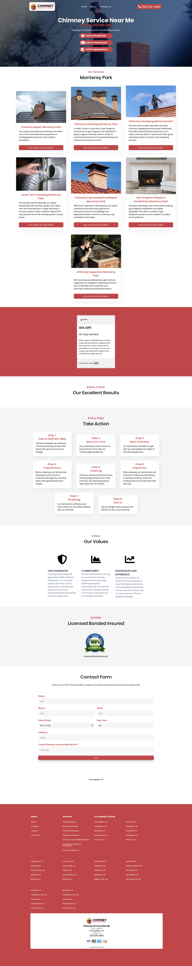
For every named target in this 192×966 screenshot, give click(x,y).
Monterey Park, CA (133, 879)
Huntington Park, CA (39, 894)
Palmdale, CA (131, 831)
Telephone (96, 933)
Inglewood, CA (37, 861)
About (93, 6)
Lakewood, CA (100, 870)
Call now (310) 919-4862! (41, 147)
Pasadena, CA (132, 826)
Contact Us (35, 835)
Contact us (105, 6)
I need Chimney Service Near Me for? (58, 744)
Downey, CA (36, 866)
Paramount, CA (37, 908)
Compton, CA (68, 861)
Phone (41, 708)
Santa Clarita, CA (101, 835)
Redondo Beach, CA (134, 866)
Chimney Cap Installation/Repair (76, 839)
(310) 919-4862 (97, 935)
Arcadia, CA (35, 899)
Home (84, 6)
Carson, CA (67, 870)
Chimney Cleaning (70, 826)
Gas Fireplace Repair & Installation (72, 845)
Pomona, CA (99, 839)
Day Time (102, 720)
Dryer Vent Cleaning (71, 835)
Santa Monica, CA (70, 874)
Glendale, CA (99, 831)
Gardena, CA (36, 890)
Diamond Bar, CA (38, 903)
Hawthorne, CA (100, 861)
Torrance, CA (131, 822)
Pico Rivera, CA (132, 870)
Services (67, 816)
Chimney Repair (69, 822)
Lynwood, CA (131, 861)
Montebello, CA (132, 874)
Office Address (97, 928)
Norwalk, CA (36, 874)
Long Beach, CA (100, 826)
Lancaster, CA (131, 835)
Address (42, 732)
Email (100, 708)
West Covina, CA (38, 870)
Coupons (34, 831)
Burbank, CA (36, 879)
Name (41, 696)
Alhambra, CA (99, 866)
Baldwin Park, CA (101, 879)
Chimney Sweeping (71, 831)
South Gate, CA (69, 866)
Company (35, 826)
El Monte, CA (131, 839)
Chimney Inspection (71, 850)
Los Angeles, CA (100, 822)
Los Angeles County (104, 816)
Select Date (44, 720)
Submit (96, 758)
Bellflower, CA (100, 874)
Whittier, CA (67, 879)
